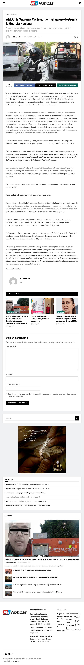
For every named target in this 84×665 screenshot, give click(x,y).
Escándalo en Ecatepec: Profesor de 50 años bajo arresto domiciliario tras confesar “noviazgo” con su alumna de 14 (42, 559)
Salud (68, 622)
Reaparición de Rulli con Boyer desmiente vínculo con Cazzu (32, 570)
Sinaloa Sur (77, 625)
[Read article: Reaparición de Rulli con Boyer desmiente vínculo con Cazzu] (8, 571)
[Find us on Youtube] (9, 654)
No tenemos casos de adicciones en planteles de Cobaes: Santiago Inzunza (26, 501)
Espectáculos (61, 619)
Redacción (17, 37)
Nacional (13, 14)
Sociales (78, 630)
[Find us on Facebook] (3, 654)
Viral (58, 627)
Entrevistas (61, 631)
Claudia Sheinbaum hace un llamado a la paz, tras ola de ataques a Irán (40, 318)
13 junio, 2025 (35, 324)
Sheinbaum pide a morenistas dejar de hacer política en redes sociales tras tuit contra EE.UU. (66, 318)
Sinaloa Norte (77, 621)
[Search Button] (80, 3)
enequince (16, 661)
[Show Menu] (4, 3)
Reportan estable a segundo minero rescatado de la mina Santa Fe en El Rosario (28, 489)
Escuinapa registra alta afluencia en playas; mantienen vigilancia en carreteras (27, 484)
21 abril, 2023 (28, 37)
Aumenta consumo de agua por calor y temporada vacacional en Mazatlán (26, 493)
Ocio (58, 621)
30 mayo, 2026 (10, 326)
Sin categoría (69, 629)
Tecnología (60, 624)
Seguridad (70, 625)
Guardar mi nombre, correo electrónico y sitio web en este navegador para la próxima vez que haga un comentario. (42, 395)
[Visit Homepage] (42, 3)
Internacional (37, 312)
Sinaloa (77, 614)
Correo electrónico (13, 384)
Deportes (60, 614)
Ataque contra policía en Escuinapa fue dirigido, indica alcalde (23, 497)
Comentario (11, 347)
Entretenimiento (63, 617)
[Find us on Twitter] (6, 654)
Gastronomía (71, 614)
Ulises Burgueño (12, 562)
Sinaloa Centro (77, 616)
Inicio (7, 14)
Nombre (9, 374)
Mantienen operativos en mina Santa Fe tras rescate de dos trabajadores (35, 577)
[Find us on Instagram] (12, 654)
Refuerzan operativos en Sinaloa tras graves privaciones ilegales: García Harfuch (28, 505)
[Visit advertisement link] (42, 449)
